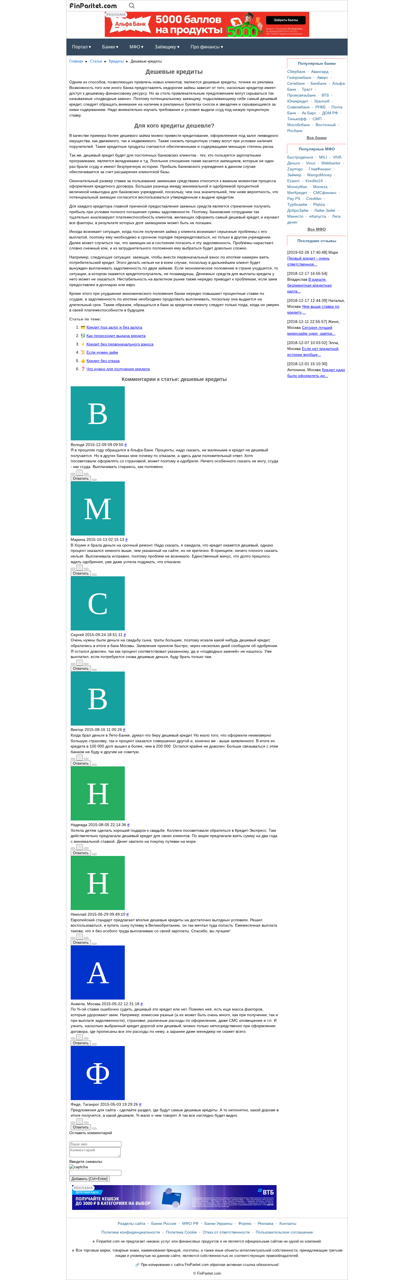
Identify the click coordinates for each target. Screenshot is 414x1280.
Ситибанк (296, 83)
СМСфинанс (325, 192)
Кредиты (116, 61)
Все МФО (317, 229)
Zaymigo (295, 169)
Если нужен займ (102, 352)
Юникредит (297, 101)
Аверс (322, 77)
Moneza (320, 186)
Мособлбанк (298, 124)
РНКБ (320, 107)
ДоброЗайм (297, 210)
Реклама (265, 1223)
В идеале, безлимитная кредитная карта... (309, 285)
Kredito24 (314, 181)
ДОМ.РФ (330, 113)
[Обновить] (78, 1167)
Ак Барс (309, 113)
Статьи (96, 61)
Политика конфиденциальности (130, 1232)
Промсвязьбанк (301, 95)
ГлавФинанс (320, 169)
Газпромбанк (299, 77)
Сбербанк (296, 71)
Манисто (295, 216)
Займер (294, 175)
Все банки (317, 137)
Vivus (310, 163)
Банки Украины (218, 1223)
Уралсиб (322, 101)
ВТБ (325, 95)
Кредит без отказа (103, 360)
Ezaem (293, 181)
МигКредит (297, 192)
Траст (307, 89)
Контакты (287, 1223)
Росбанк (294, 130)
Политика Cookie (181, 1232)
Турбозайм (297, 204)
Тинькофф (297, 119)
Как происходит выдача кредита (116, 335)
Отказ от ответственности (226, 1232)
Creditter (314, 198)
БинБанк (318, 83)
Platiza (319, 204)
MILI (323, 157)
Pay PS (293, 198)
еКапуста (317, 216)
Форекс (245, 1223)
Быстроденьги (300, 157)
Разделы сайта (131, 1223)
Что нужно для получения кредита (118, 369)
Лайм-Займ (324, 210)
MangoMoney (319, 175)
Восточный (326, 124)
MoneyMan (297, 186)
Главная (76, 61)
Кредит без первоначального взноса (119, 344)
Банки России (163, 1223)
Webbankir (330, 163)
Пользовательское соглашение (284, 1232)
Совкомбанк (298, 107)
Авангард (319, 71)
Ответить (81, 478)
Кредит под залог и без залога (114, 327)
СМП (317, 119)
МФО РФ (190, 1223)
